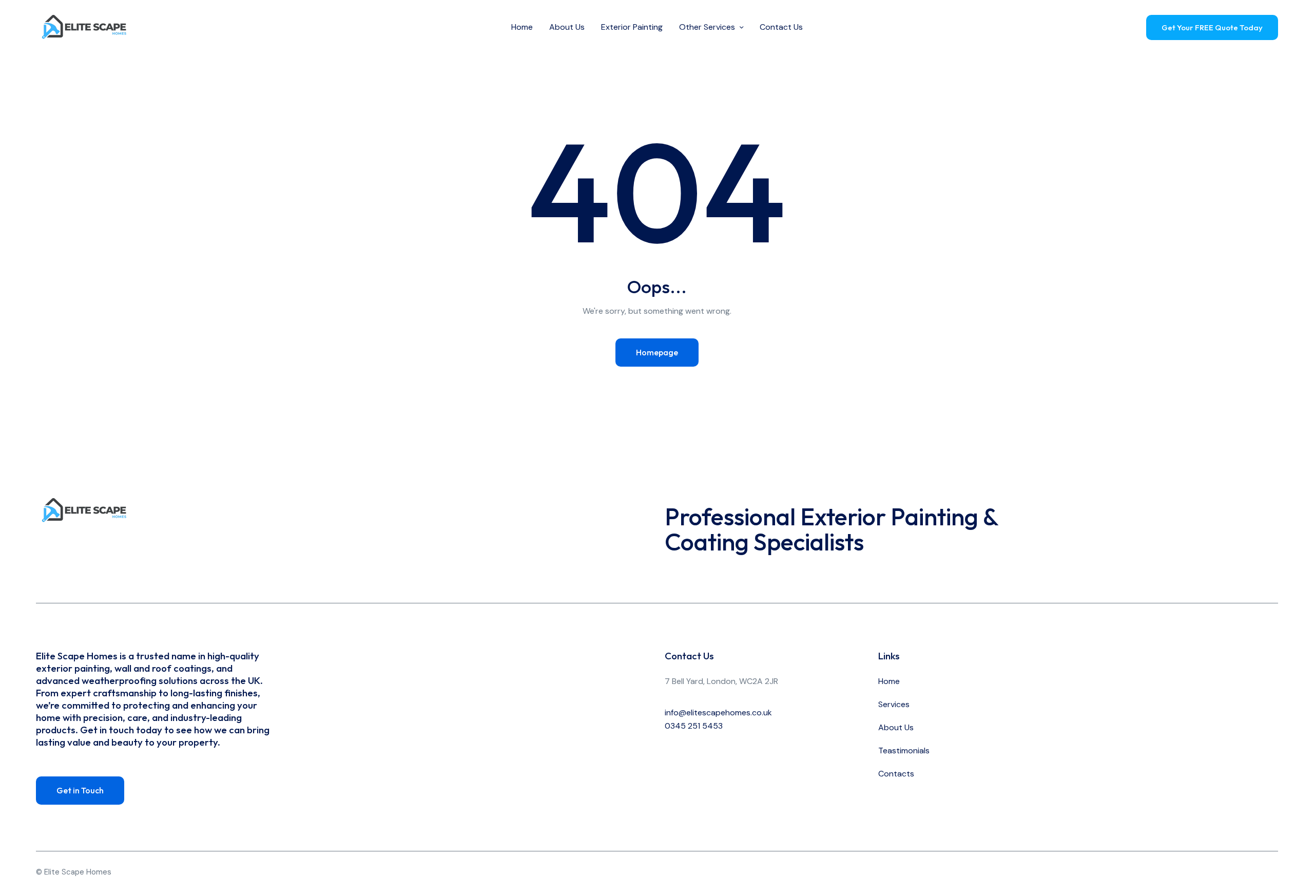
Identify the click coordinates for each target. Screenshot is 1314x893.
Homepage (657, 352)
